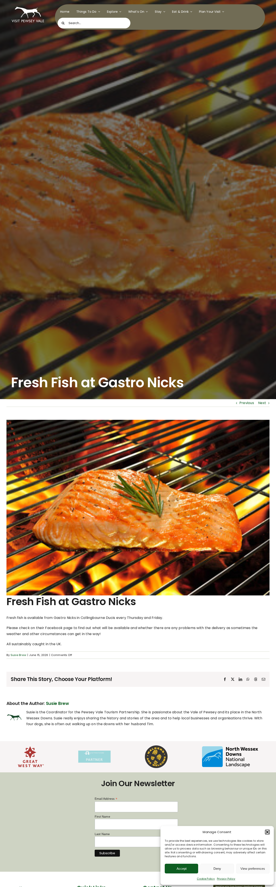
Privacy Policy (226, 879)
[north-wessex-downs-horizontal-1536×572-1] (230, 747)
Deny (217, 868)
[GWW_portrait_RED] (31, 747)
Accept (182, 868)
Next (262, 402)
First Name (102, 816)
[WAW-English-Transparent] (156, 747)
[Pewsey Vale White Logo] (28, 5)
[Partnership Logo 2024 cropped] (94, 752)
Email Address (106, 799)
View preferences (252, 868)
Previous (246, 402)
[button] (267, 832)
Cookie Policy (206, 879)
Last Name (102, 834)
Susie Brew (18, 655)
